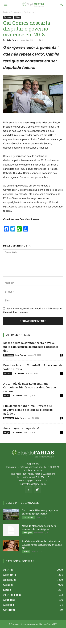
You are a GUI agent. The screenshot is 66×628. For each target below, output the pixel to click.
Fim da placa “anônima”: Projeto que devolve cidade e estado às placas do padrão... (28, 409)
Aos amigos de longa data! (21, 428)
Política (17, 17)
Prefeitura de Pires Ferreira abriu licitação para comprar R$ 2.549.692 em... (42, 544)
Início (5, 12)
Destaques (16, 12)
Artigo (6, 432)
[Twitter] (37, 489)
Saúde (6, 396)
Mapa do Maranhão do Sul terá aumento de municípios (39, 527)
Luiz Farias (12, 40)
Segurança (8, 418)
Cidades (26, 551)
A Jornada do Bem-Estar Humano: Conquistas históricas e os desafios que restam (29, 387)
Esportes (7, 373)
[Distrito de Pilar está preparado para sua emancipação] (11, 514)
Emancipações (28, 517)
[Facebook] (28, 489)
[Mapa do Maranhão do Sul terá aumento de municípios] (11, 530)
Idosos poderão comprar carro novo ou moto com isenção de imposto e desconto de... (30, 346)
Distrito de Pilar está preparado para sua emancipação (40, 512)
